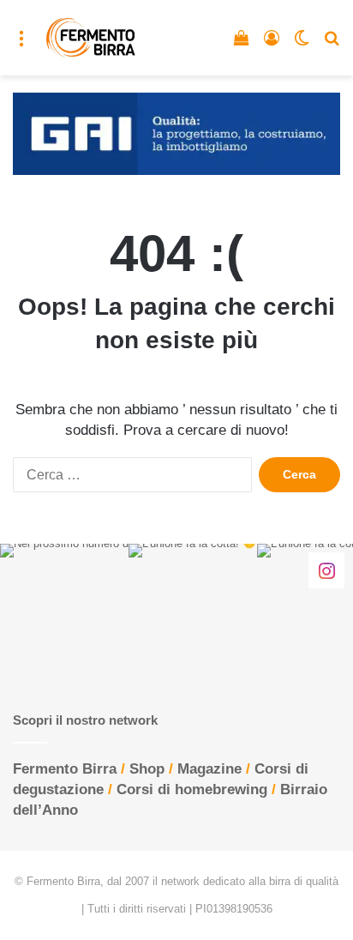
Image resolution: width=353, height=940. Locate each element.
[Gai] (176, 132)
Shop (147, 769)
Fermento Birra (65, 769)
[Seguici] (326, 570)
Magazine (209, 769)
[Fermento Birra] (91, 37)
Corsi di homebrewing (192, 789)
